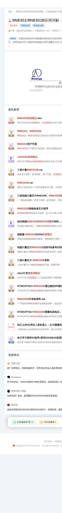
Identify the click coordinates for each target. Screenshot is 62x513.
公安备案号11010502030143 (27, 445)
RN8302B (38, 25)
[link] (10, 11)
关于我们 (48, 441)
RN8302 (25, 25)
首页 (10, 11)
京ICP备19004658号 (50, 445)
